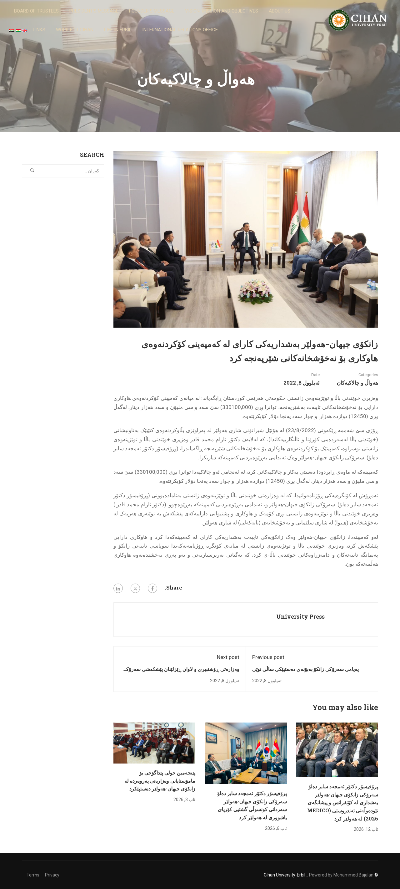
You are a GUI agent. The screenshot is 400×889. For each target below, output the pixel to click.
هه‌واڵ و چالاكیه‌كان (357, 382)
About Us (279, 11)
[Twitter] (135, 588)
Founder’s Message (151, 11)
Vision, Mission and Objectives (221, 11)
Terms (33, 874)
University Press (300, 616)
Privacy (52, 874)
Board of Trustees (36, 11)
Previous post (268, 657)
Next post (228, 657)
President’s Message (93, 11)
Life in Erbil (118, 30)
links (39, 30)
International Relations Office (180, 30)
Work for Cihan (74, 30)
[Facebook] (152, 588)
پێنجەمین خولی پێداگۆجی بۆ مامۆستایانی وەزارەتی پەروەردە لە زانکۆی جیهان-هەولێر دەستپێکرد (159, 780)
